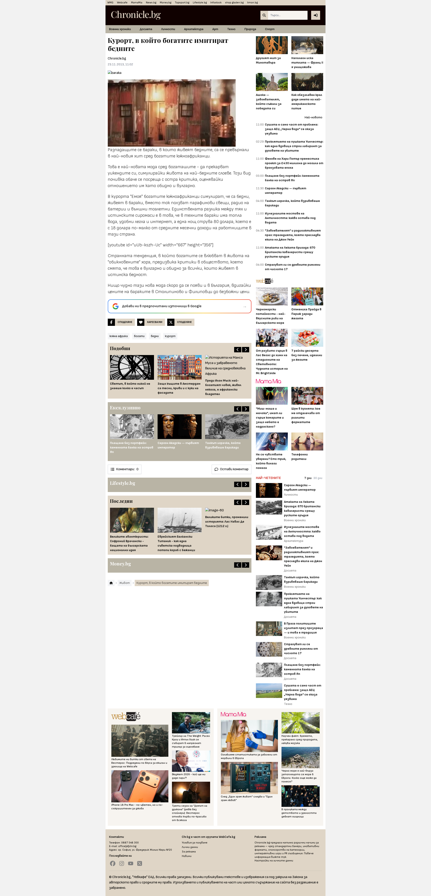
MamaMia (136, 2)
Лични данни (190, 847)
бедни (155, 336)
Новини (186, 856)
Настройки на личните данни (274, 860)
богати (139, 336)
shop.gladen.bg (234, 2)
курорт (170, 336)
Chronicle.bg (117, 58)
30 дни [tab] (317, 478)
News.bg (151, 2)
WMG (110, 2)
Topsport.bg (182, 2)
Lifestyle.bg (200, 2)
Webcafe (122, 2)
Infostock (216, 2)
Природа (250, 29)
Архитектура (193, 29)
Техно (231, 29)
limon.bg (252, 2)
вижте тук (278, 857)
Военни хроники (120, 29)
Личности (168, 29)
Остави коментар (234, 469)
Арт (215, 29)
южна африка (119, 336)
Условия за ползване (194, 842)
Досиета (146, 29)
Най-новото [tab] (313, 117)
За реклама (189, 851)
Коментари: (127, 469)
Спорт (270, 29)
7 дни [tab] (308, 478)
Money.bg (165, 2)
